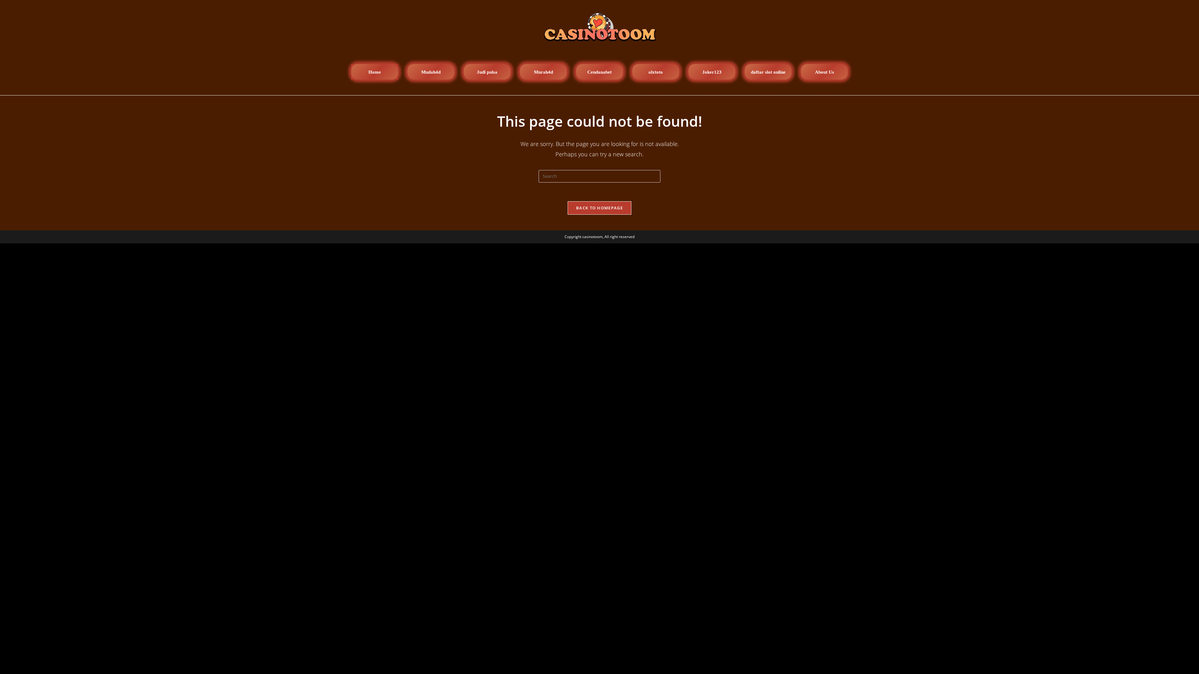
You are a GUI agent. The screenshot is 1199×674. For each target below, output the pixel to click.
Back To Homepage (599, 208)
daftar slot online (768, 72)
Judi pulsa (487, 72)
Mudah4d (431, 72)
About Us (824, 72)
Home (374, 72)
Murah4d (543, 72)
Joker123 (712, 72)
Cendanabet (599, 72)
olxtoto (656, 72)
